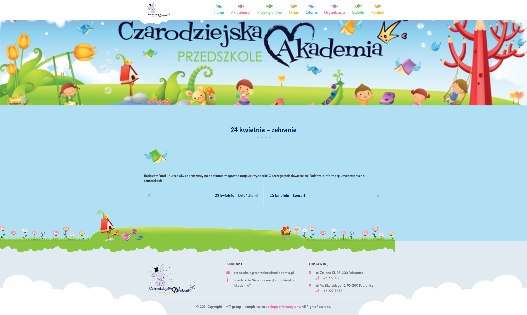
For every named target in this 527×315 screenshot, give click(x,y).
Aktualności (240, 12)
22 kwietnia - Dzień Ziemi (236, 195)
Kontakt (377, 12)
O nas (294, 12)
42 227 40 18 (333, 278)
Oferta (311, 12)
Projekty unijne (269, 12)
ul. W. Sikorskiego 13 (330, 285)
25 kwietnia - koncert (287, 195)
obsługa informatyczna (283, 306)
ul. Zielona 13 (325, 272)
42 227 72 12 (332, 290)
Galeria (358, 12)
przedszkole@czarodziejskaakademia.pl (264, 272)
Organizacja (334, 12)
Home (219, 12)
